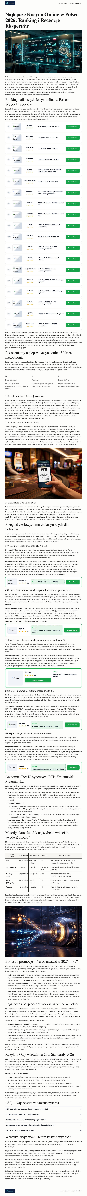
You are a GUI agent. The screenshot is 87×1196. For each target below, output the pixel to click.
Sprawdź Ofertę (72, 630)
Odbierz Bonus (72, 127)
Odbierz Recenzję (38, 680)
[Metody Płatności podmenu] (80, 3)
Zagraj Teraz (73, 582)
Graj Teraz (73, 767)
